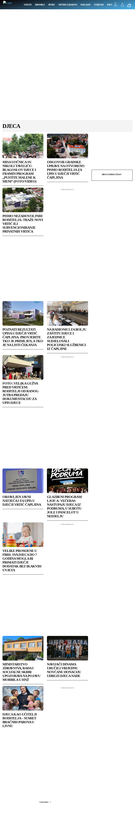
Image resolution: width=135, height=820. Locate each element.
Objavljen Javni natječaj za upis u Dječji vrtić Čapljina (21, 500)
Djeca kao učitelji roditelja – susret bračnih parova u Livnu (19, 720)
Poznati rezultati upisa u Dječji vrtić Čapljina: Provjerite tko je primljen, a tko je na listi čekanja (22, 337)
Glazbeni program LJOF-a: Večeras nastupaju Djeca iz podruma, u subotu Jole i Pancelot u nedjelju (64, 506)
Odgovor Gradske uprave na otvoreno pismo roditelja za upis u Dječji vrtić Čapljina (65, 169)
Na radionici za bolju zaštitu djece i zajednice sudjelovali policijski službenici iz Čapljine (66, 339)
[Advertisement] (67, 66)
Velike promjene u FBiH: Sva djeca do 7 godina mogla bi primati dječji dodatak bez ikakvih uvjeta (21, 560)
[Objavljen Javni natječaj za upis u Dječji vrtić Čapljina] (22, 480)
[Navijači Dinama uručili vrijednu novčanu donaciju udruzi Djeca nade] (67, 648)
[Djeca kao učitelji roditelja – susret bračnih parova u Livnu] (22, 698)
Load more (44, 802)
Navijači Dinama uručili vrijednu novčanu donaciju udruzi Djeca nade (64, 670)
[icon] (115, 5)
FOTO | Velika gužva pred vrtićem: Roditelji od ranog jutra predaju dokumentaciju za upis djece (20, 393)
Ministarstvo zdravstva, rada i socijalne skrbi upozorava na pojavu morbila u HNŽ (21, 672)
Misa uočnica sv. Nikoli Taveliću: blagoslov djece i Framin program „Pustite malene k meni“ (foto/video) (19, 171)
